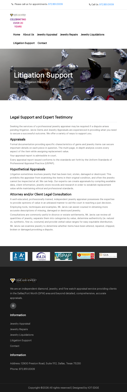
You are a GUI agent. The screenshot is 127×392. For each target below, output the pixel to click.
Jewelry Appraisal (47, 34)
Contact (42, 43)
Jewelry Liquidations (92, 34)
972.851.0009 (55, 4)
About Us (28, 34)
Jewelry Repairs (69, 34)
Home (16, 34)
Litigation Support (24, 43)
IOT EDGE (93, 388)
